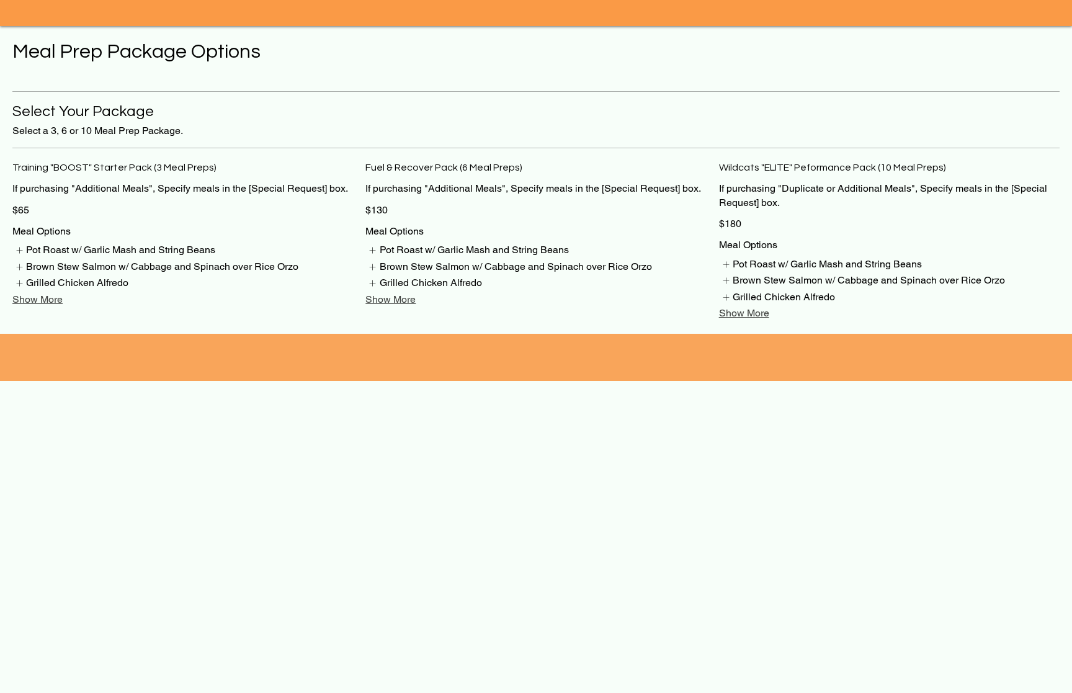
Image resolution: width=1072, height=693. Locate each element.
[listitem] (115, 250)
